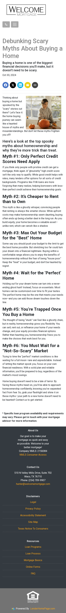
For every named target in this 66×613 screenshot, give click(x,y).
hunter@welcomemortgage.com (33, 483)
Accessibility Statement (33, 515)
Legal (33, 502)
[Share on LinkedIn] (20, 85)
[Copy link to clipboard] (35, 85)
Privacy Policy (33, 508)
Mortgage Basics (33, 560)
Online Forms (33, 566)
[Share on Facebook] (5, 85)
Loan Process (33, 553)
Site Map (33, 522)
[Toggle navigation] (14, 24)
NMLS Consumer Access (33, 454)
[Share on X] (13, 85)
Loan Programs (33, 546)
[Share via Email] (28, 85)
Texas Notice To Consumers (33, 528)
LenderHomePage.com (42, 608)
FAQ (33, 573)
